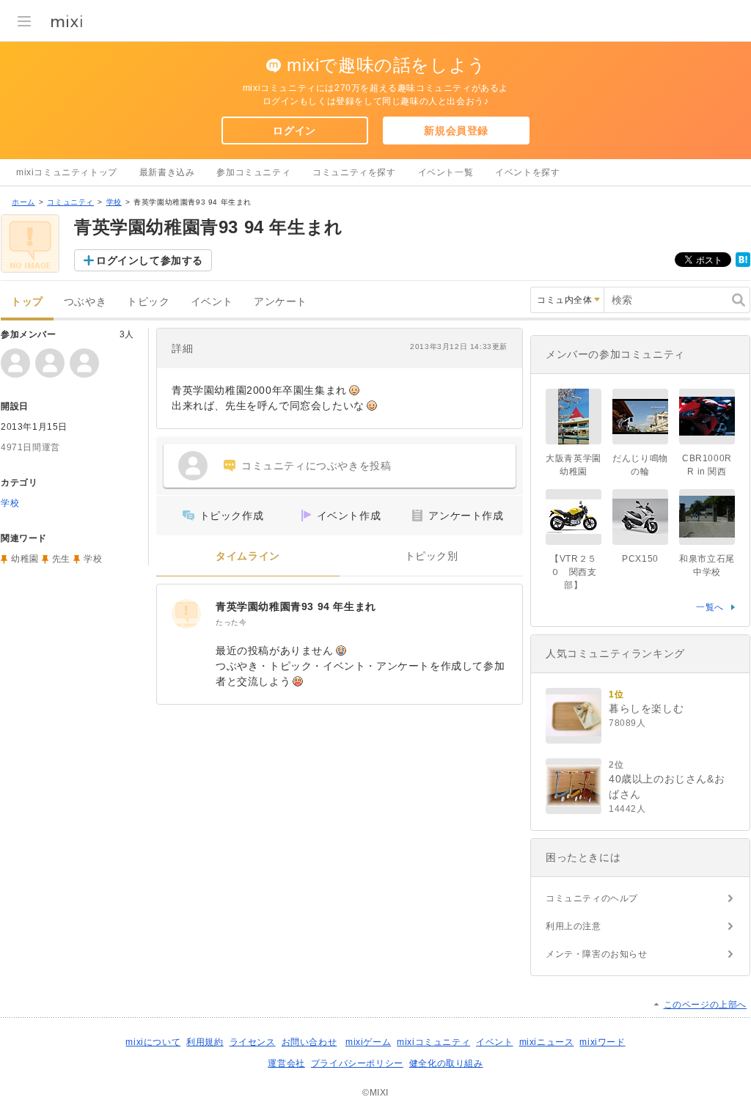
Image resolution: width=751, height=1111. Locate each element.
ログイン (294, 130)
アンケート (280, 301)
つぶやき (85, 301)
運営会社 (286, 1063)
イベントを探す (527, 172)
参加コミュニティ (253, 172)
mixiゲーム (368, 1042)
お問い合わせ (309, 1042)
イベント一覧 (446, 172)
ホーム (23, 202)
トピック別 (431, 556)
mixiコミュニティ (433, 1042)
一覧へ (710, 607)
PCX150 (640, 559)
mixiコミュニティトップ (66, 172)
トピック (148, 301)
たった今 (231, 622)
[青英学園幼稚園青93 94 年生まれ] (186, 613)
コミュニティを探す (353, 172)
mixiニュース (546, 1042)
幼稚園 (25, 559)
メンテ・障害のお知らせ (597, 954)
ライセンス (253, 1042)
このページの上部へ (705, 1005)
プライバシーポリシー (357, 1063)
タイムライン (248, 556)
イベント (212, 301)
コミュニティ (70, 202)
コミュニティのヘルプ (592, 898)
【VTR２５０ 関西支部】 (573, 572)
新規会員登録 (456, 130)
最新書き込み (167, 172)
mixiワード (602, 1042)
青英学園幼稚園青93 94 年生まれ (296, 606)
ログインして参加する (149, 260)
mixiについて (152, 1042)
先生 (61, 559)
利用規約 (204, 1042)
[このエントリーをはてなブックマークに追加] (743, 264)
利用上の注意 (573, 926)
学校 (114, 202)
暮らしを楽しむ (646, 708)
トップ (27, 301)
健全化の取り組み (446, 1063)
